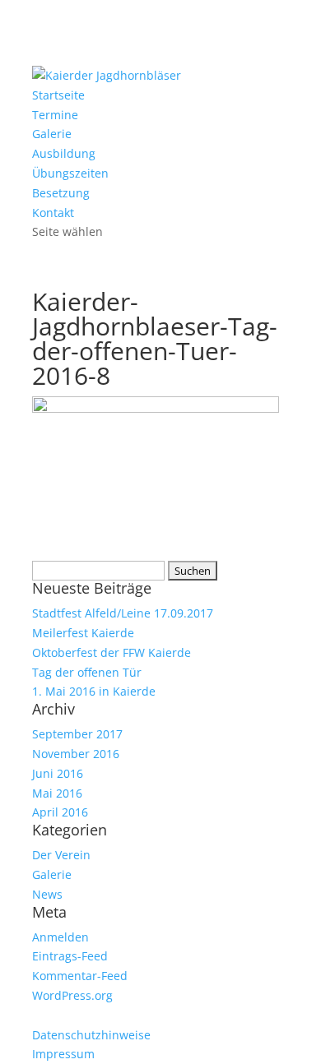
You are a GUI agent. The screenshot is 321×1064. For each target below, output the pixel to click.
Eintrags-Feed (70, 956)
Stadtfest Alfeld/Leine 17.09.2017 (122, 613)
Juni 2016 (57, 773)
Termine (55, 115)
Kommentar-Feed (80, 975)
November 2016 (75, 753)
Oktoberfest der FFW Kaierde (111, 652)
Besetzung (61, 193)
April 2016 (60, 812)
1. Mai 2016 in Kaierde (94, 691)
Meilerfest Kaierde (83, 633)
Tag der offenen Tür (87, 672)
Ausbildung (63, 153)
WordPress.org (72, 995)
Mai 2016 (57, 793)
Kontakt (53, 212)
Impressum (63, 1054)
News (47, 894)
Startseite (58, 95)
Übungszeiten (70, 173)
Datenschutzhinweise (91, 1035)
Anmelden (60, 937)
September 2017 (77, 734)
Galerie (52, 133)
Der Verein (61, 855)
